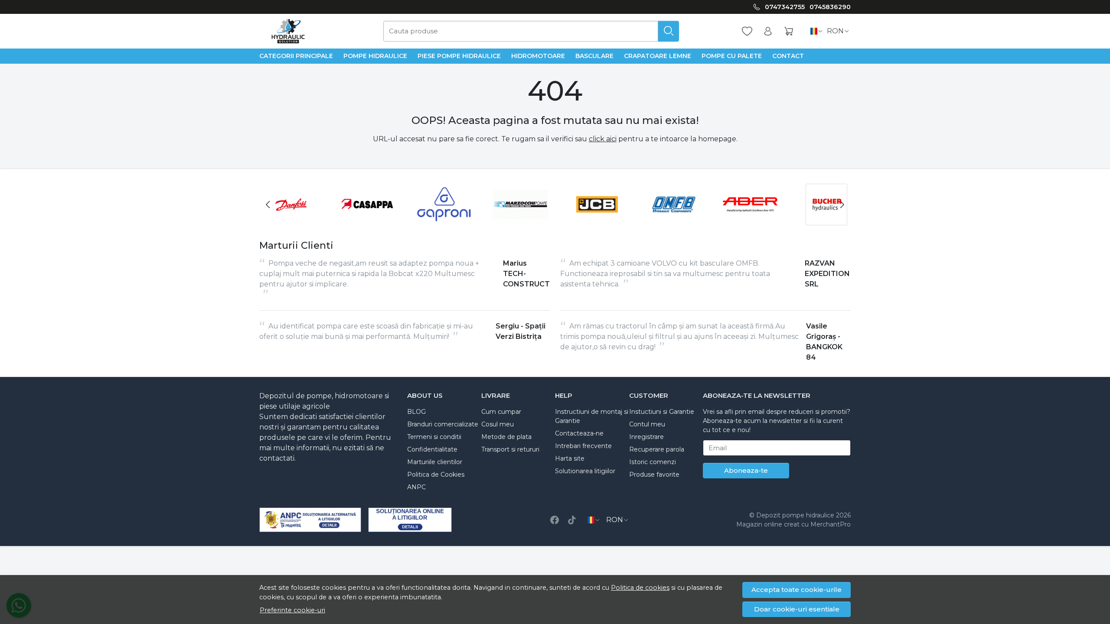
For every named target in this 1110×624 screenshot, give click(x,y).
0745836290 (830, 7)
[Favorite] (747, 31)
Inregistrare (646, 437)
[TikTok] (572, 520)
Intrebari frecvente (583, 446)
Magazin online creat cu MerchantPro (793, 524)
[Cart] (788, 31)
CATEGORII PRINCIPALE (296, 56)
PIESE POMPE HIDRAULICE (459, 56)
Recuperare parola (656, 449)
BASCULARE (594, 56)
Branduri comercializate (442, 424)
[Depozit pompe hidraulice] (288, 31)
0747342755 (785, 7)
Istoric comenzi (652, 462)
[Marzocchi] (517, 221)
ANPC (416, 487)
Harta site (569, 458)
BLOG (416, 412)
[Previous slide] (268, 204)
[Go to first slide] (842, 204)
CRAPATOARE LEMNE (657, 56)
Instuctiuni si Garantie (661, 412)
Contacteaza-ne (579, 433)
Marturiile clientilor (434, 462)
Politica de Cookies (435, 474)
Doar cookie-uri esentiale (796, 609)
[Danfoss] (287, 221)
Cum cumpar (501, 412)
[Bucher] (823, 221)
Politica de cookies (640, 588)
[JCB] (593, 221)
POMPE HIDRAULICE (375, 56)
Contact (788, 56)
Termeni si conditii (434, 437)
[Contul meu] (768, 31)
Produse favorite (654, 474)
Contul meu (647, 424)
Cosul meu (497, 424)
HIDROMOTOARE (538, 56)
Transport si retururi (510, 449)
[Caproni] (440, 221)
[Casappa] (364, 221)
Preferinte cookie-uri (292, 610)
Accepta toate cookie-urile (796, 589)
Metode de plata (506, 437)
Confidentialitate (432, 449)
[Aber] (746, 221)
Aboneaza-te (746, 470)
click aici (603, 139)
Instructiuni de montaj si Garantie (591, 416)
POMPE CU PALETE (732, 56)
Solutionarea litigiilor (585, 471)
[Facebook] (554, 520)
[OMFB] (670, 221)
